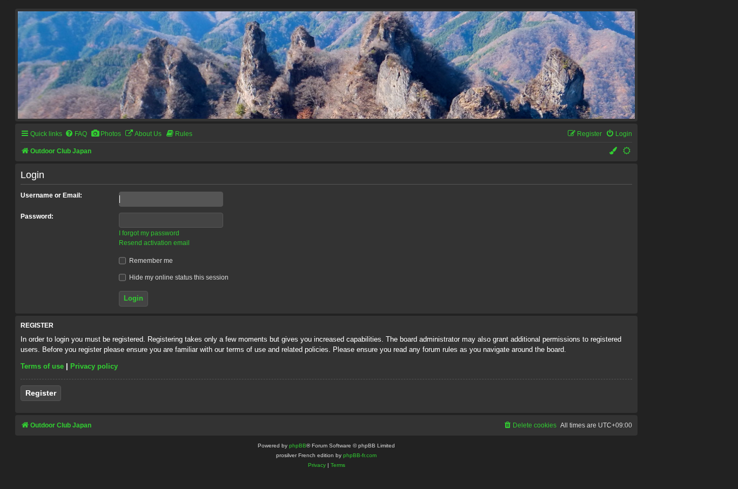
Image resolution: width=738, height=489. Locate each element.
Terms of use (42, 366)
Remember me (150, 260)
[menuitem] (76, 134)
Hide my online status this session (178, 277)
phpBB (297, 446)
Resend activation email (154, 243)
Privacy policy (94, 366)
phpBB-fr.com (360, 455)
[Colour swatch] (614, 151)
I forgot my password (149, 233)
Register (40, 393)
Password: (37, 216)
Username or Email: (51, 195)
